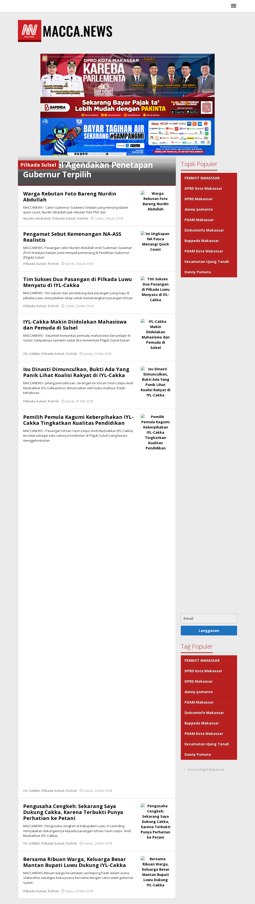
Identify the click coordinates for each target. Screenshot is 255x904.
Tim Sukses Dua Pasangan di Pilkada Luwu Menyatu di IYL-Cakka (77, 282)
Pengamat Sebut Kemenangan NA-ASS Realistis (72, 237)
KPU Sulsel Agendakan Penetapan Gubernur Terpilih (88, 169)
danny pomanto (199, 209)
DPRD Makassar (199, 198)
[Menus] (233, 6)
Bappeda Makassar (202, 240)
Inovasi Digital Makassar (206, 769)
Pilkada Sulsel (64, 218)
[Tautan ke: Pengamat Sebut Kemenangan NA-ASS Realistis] (156, 241)
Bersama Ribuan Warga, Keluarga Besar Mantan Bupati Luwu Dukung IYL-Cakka (74, 862)
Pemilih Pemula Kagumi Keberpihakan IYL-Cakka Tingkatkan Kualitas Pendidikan (78, 420)
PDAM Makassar (199, 219)
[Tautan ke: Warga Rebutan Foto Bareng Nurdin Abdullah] (156, 200)
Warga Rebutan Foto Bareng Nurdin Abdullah (69, 196)
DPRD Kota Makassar (203, 188)
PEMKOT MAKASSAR (202, 178)
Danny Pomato (198, 272)
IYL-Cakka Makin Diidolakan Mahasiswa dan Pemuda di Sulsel (75, 324)
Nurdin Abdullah (37, 218)
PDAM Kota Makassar (204, 251)
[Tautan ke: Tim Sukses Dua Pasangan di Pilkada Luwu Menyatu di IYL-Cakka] (156, 288)
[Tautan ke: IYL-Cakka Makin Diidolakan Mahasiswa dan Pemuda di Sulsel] (156, 334)
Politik (82, 218)
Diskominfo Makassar (204, 230)
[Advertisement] (209, 445)
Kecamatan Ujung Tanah (207, 261)
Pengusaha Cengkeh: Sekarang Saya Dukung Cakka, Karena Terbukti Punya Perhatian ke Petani (73, 812)
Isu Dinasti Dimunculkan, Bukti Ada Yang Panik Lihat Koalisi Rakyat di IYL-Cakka (76, 372)
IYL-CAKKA (31, 353)
